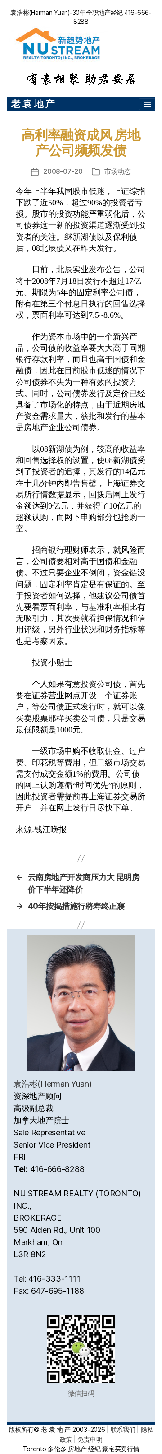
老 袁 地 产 (33, 103)
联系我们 (123, 1429)
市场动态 (117, 171)
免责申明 (89, 1439)
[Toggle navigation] (147, 104)
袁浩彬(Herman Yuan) (53, 1083)
